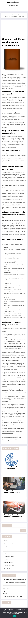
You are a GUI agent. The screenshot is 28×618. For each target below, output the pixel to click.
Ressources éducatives (8, 562)
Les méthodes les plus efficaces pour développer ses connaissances (12, 467)
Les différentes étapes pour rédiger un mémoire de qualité (12, 491)
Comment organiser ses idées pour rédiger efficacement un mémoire (13, 515)
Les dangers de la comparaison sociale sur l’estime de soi (15, 579)
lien (10, 401)
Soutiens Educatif (13, 2)
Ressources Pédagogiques (9, 565)
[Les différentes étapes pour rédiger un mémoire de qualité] (14, 483)
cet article (19, 377)
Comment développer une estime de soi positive (13, 596)
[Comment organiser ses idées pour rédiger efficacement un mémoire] (14, 507)
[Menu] (2, 9)
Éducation (6, 553)
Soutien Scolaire (7, 568)
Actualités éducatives (8, 547)
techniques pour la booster (7, 433)
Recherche (7, 526)
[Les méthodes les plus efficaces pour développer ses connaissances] (14, 459)
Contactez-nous (7, 607)
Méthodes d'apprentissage (9, 556)
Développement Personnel (9, 550)
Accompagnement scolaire (9, 543)
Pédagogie (6, 559)
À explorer (6, 540)
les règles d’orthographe (21, 368)
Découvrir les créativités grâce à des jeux (12, 346)
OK (14, 615)
